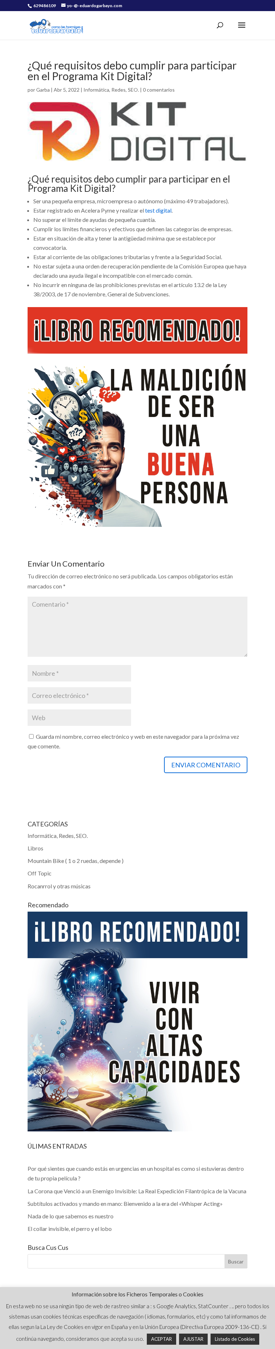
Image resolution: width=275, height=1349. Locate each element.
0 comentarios (159, 90)
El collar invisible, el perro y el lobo (70, 1228)
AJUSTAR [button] (193, 1339)
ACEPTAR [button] (161, 1339)
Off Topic (40, 873)
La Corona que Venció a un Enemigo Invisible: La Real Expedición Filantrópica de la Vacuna (137, 1191)
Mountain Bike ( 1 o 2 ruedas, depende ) (76, 860)
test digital (158, 210)
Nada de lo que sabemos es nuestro (71, 1216)
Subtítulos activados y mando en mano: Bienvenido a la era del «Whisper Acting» (125, 1203)
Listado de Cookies (235, 1339)
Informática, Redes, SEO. (111, 90)
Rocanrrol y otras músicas (59, 886)
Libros (35, 848)
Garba (43, 90)
